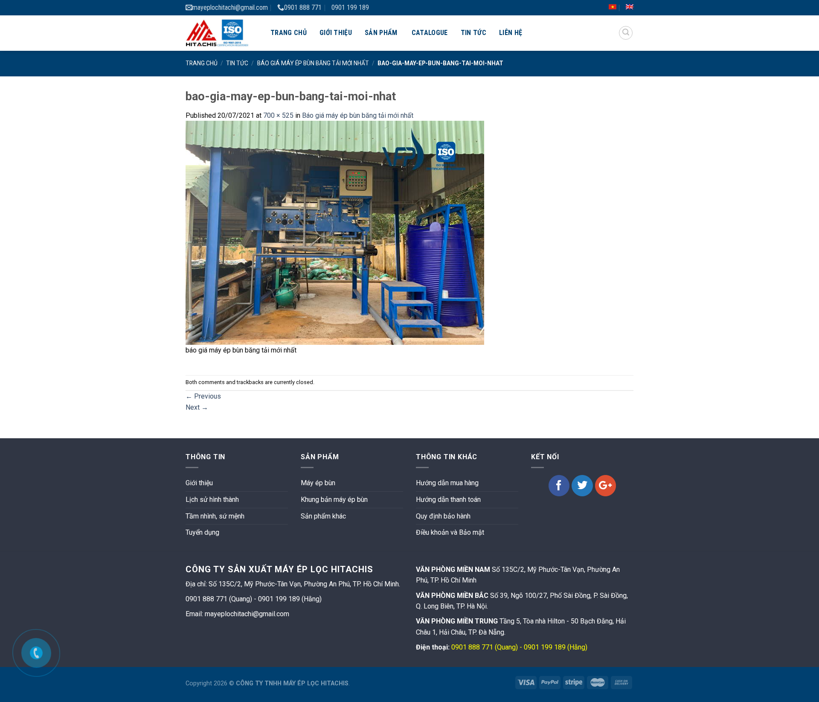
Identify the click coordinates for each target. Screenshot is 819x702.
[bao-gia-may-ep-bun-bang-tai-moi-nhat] (335, 232)
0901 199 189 (350, 7)
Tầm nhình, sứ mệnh (215, 516)
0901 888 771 (303, 7)
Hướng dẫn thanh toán (448, 499)
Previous (203, 396)
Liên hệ (510, 33)
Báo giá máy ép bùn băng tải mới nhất (313, 63)
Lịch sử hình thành (212, 499)
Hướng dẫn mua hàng (447, 483)
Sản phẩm (381, 33)
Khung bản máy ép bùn (334, 499)
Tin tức (473, 33)
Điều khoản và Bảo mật (450, 532)
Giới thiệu (335, 33)
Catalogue (430, 33)
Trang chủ (288, 33)
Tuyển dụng (202, 532)
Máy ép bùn (318, 483)
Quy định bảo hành (443, 516)
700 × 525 (278, 115)
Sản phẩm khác (323, 516)
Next (197, 407)
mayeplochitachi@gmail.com (230, 7)
